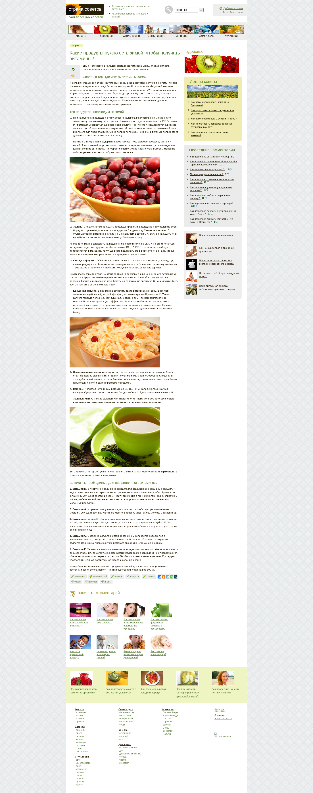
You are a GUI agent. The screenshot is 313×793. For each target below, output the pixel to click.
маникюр (80, 718)
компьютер (81, 769)
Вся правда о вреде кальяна (216, 235)
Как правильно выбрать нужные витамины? (79, 622)
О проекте (219, 715)
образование (126, 721)
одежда (80, 772)
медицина (81, 742)
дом (121, 750)
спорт (79, 748)
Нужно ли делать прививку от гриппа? (106, 654)
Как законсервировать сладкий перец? (214, 118)
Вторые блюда (170, 715)
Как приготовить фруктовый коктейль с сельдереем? (159, 624)
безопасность (83, 763)
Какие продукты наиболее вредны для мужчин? (133, 654)
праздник (80, 781)
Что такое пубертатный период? (77, 654)
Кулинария (232, 35)
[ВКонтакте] (159, 577)
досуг (78, 766)
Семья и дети (156, 35)
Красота (81, 35)
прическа (80, 721)
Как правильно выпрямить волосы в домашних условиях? (134, 624)
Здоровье (106, 35)
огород (122, 757)
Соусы (166, 728)
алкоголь (80, 730)
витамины (79, 576)
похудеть (80, 745)
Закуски (167, 724)
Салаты (167, 718)
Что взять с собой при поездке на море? (219, 275)
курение (80, 739)
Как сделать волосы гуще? (158, 653)
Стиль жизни (131, 35)
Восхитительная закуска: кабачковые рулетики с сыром (217, 287)
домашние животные (130, 753)
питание (80, 736)
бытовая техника (128, 747)
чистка (122, 760)
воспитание (125, 715)
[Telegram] (167, 577)
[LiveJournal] (175, 577)
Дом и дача (206, 35)
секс (121, 739)
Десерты (167, 731)
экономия (124, 763)
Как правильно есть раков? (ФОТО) (209, 156)
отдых (79, 775)
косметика (81, 712)
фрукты (92, 581)
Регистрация (236, 12)
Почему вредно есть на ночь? (207, 174)
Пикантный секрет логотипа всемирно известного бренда (216, 262)
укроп (77, 581)
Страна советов (85, 9)
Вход (226, 12)
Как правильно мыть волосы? (105, 621)
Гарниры (167, 721)
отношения (125, 733)
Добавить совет (233, 8)
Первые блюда (170, 712)
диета (79, 733)
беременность (126, 712)
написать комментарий (99, 592)
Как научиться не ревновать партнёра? (211, 203)
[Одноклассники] (163, 577)
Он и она (181, 35)
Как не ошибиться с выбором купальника (216, 249)
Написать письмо (223, 718)
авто (78, 760)
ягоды (108, 581)
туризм (79, 784)
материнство (126, 718)
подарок (80, 778)
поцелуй (123, 736)
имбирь (118, 576)
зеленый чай (100, 576)
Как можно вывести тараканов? (207, 169)
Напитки (167, 734)
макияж (80, 715)
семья (122, 724)
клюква (151, 576)
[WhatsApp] (171, 577)
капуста (134, 576)
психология (82, 751)
